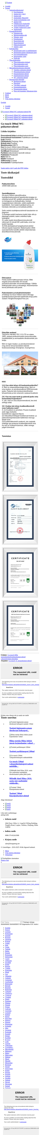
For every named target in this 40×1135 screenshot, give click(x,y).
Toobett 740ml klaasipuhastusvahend (19, 794)
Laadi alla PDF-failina (20, 168)
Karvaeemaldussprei (20, 54)
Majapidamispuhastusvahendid (19, 68)
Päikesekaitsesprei (20, 45)
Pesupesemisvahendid (16, 79)
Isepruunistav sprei (20, 56)
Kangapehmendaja (20, 87)
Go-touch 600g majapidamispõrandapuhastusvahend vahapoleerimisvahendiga (13, 657)
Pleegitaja (17, 83)
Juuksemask (18, 29)
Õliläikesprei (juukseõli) (22, 24)
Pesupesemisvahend (20, 89)
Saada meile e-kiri (7, 168)
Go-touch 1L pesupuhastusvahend (20, 661)
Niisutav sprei (18, 37)
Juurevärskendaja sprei (21, 25)
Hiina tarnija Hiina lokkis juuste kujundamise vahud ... (22, 742)
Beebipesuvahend (20, 81)
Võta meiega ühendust (12, 99)
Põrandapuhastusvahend (22, 72)
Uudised (8, 93)
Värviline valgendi (20, 85)
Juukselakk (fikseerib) (21, 18)
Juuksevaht (17, 16)
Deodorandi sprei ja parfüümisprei (25, 51)
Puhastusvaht (18, 33)
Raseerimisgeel (19, 43)
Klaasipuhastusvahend (21, 74)
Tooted (7, 8)
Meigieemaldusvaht (20, 35)
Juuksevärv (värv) (20, 14)
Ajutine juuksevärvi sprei (22, 27)
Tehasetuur (8, 855)
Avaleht (7, 6)
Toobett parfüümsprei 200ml (21, 751)
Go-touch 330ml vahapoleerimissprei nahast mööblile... (21, 763)
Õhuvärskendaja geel (21, 64)
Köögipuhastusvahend (21, 76)
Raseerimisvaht (19, 41)
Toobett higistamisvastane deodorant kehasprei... (20, 729)
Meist (7, 97)
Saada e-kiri (5, 860)
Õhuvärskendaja (14, 60)
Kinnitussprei (18, 39)
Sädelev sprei (18, 47)
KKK (7, 95)
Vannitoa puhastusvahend (22, 70)
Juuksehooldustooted (16, 10)
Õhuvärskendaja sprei (21, 66)
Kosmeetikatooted (15, 31)
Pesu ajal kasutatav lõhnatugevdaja (25, 91)
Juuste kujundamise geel (22, 20)
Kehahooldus (13, 49)
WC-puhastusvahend (21, 78)
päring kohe (5, 815)
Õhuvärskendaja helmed (22, 62)
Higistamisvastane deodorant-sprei (25, 52)
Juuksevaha (17, 22)
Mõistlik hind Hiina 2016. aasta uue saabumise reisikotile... (20, 780)
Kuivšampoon (18, 12)
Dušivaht (17, 58)
